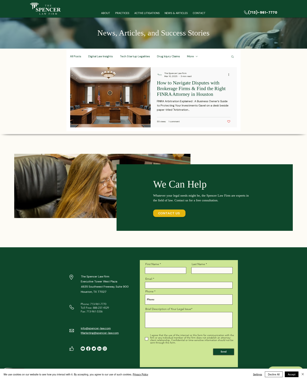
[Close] (303, 374)
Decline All (274, 374)
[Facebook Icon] (88, 348)
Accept (291, 374)
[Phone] (246, 12)
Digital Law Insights (100, 56)
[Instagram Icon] (105, 348)
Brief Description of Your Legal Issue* (168, 309)
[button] (122, 13)
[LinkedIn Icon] (99, 348)
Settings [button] (257, 374)
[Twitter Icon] (94, 348)
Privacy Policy (140, 374)
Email (148, 278)
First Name (152, 264)
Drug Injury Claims (168, 56)
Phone (149, 291)
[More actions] (230, 75)
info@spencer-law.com (96, 328)
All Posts (75, 56)
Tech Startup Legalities (135, 56)
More (190, 56)
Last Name (198, 264)
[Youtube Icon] (83, 348)
